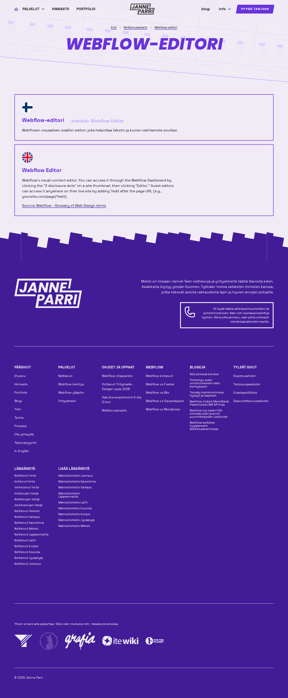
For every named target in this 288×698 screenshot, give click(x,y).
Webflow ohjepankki (117, 376)
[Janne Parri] (142, 9)
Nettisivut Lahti (25, 540)
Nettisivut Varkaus (27, 517)
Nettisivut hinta (25, 476)
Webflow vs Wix (157, 392)
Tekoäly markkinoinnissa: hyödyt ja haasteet (207, 393)
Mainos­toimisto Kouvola (75, 508)
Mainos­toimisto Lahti (73, 502)
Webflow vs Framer (160, 384)
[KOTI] (15, 9)
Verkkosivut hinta (26, 487)
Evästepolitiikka (245, 392)
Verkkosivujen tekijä (28, 505)
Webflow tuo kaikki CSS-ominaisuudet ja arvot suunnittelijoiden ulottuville (208, 414)
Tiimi (17, 409)
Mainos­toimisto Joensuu (75, 476)
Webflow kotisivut (159, 376)
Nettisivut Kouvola (27, 552)
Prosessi (20, 426)
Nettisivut (65, 376)
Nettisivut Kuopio (26, 546)
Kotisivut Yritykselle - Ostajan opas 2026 (118, 386)
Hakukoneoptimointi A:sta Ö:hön (121, 399)
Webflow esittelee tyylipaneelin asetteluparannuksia (204, 426)
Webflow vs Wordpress (163, 409)
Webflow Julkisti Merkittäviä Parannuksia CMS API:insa (209, 403)
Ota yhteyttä (24, 434)
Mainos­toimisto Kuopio (74, 514)
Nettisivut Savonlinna (29, 523)
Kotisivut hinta (24, 481)
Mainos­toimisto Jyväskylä (76, 520)
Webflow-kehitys (71, 384)
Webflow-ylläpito (71, 392)
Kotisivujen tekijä (26, 493)
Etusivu (20, 376)
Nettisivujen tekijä (26, 499)
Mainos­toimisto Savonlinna (77, 481)
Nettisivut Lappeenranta (31, 534)
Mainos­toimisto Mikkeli (74, 526)
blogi (205, 9)
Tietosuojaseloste (246, 384)
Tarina (18, 418)
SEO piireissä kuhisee (204, 374)
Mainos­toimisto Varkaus (75, 487)
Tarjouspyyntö (25, 443)
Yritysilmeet (67, 401)
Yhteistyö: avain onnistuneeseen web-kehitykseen (205, 383)
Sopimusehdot (244, 376)
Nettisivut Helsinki (27, 511)
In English (21, 451)
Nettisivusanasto (114, 410)
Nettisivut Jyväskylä (28, 558)
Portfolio (85, 9)
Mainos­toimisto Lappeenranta (69, 494)
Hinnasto (60, 9)
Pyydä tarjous (255, 9)
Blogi (18, 401)
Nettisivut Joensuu (27, 564)
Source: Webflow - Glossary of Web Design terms (64, 205)
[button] (33, 9)
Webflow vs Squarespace (165, 401)
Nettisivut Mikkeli (26, 528)
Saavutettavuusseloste (250, 401)
